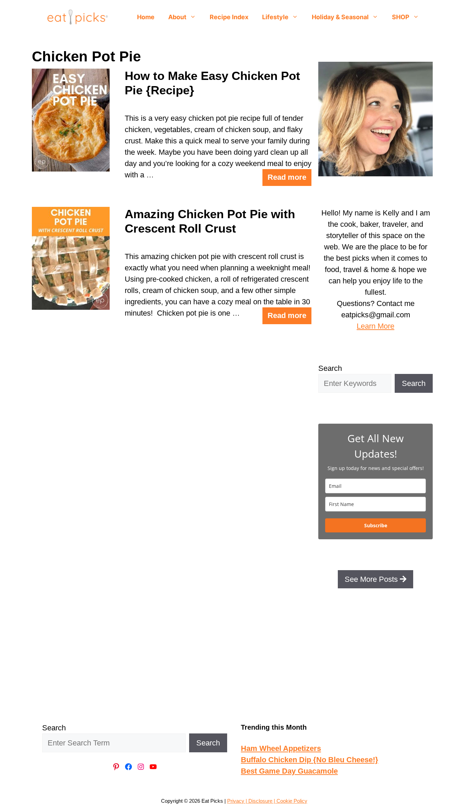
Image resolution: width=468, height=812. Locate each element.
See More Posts (372, 579)
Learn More (375, 326)
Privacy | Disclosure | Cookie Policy (267, 801)
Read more (287, 177)
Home (146, 17)
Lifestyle (275, 17)
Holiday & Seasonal (340, 17)
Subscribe (375, 525)
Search (330, 368)
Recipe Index (229, 17)
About (177, 17)
